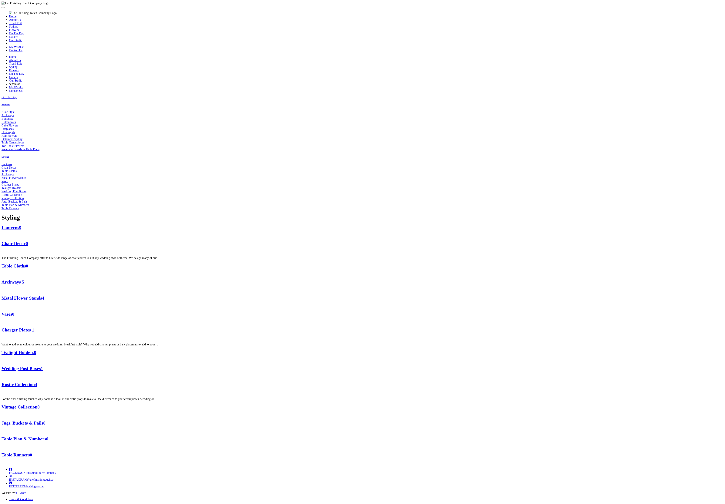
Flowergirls (8, 132)
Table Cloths (9, 171)
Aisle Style (8, 111)
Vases (5, 181)
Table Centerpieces (13, 142)
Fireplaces (8, 128)
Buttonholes (9, 122)
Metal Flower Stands (14, 177)
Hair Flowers (9, 135)
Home (12, 16)
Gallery (13, 36)
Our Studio (15, 40)
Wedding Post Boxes (14, 191)
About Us (15, 19)
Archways (8, 115)
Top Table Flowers (13, 145)
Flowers (14, 30)
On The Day (16, 33)
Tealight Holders (11, 188)
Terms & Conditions (21, 499)
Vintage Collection (13, 198)
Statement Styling (12, 139)
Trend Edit (15, 23)
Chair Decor (9, 167)
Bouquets (7, 118)
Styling (13, 26)
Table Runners (10, 208)
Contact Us (15, 50)
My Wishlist (16, 47)
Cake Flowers (10, 125)
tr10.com (20, 492)
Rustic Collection (12, 194)
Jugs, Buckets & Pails (14, 201)
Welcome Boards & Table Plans (20, 149)
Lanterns (7, 164)
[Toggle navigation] (3, 7)
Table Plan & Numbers (15, 205)
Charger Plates (10, 184)
